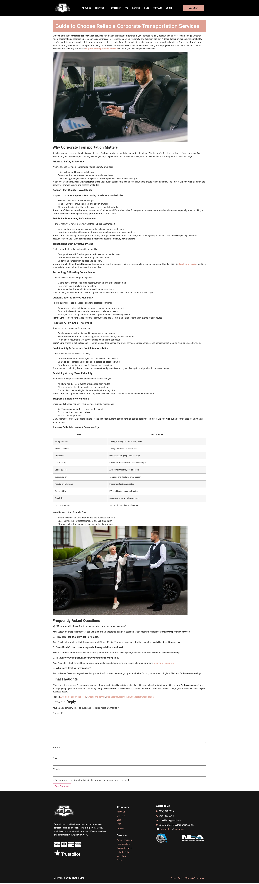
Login (169, 8)
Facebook (164, 829)
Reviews (136, 8)
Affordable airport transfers (73, 697)
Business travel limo (115, 697)
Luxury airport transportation (140, 697)
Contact (157, 8)
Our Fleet (116, 8)
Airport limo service (96, 697)
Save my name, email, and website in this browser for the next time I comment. (92, 780)
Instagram (179, 829)
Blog (146, 8)
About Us (86, 8)
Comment (58, 713)
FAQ (126, 8)
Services (99, 8)
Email (56, 758)
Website (56, 769)
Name (56, 747)
